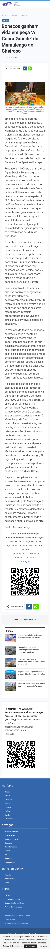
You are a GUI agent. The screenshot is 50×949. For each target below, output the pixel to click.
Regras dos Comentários (14, 903)
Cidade (7, 792)
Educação (8, 800)
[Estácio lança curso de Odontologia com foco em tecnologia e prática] (10, 650)
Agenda (8, 875)
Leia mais (43, 946)
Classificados (10, 862)
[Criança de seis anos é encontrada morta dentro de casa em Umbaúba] (10, 662)
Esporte (8, 807)
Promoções (9, 879)
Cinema (7, 883)
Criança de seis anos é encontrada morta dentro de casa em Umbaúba (31, 661)
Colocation (9, 843)
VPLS (7, 855)
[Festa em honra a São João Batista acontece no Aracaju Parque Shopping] (10, 686)
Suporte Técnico (11, 847)
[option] (25, 663)
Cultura (5, 20)
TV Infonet (9, 819)
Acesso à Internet (11, 832)
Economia (8, 803)
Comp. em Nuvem (11, 839)
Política (7, 811)
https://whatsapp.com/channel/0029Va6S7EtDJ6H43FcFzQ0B (25, 557)
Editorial (8, 895)
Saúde (7, 815)
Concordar (30, 946)
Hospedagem (10, 835)
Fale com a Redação (12, 899)
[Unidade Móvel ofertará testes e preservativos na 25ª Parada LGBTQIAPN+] (10, 638)
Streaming (9, 858)
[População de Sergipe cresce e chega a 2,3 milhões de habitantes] (10, 674)
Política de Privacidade (13, 907)
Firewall (8, 851)
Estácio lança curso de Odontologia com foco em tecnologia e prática (28, 649)
